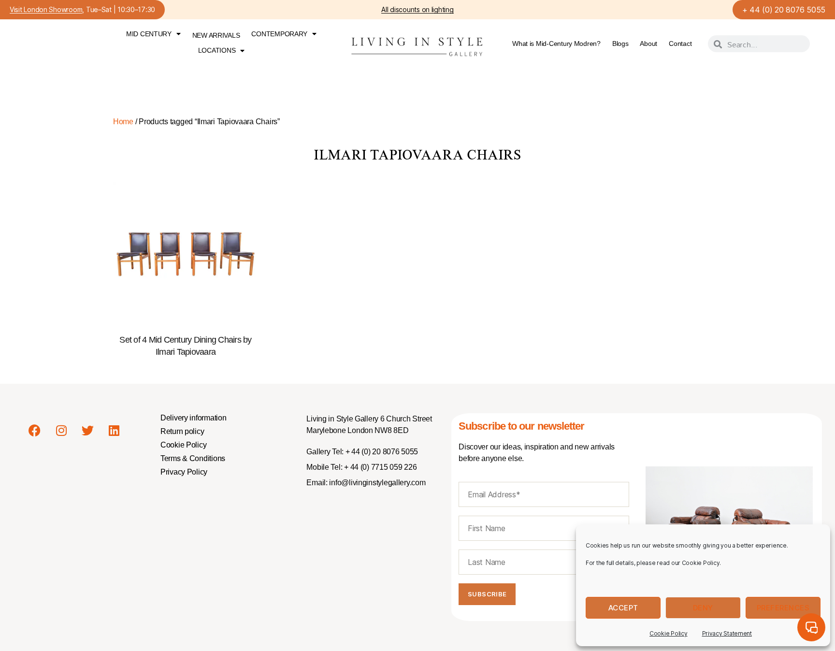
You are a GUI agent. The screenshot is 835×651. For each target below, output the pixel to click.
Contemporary (279, 34)
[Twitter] (87, 430)
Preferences (783, 607)
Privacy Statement (727, 633)
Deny (703, 607)
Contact (680, 43)
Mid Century (149, 34)
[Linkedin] (114, 430)
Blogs (620, 43)
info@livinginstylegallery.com (377, 482)
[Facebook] (35, 430)
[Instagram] (61, 430)
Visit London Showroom (46, 10)
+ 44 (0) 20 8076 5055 (783, 9)
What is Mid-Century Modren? (556, 43)
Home (123, 121)
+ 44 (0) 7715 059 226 (379, 467)
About (648, 43)
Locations (217, 50)
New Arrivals (216, 35)
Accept (623, 607)
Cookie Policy (668, 633)
